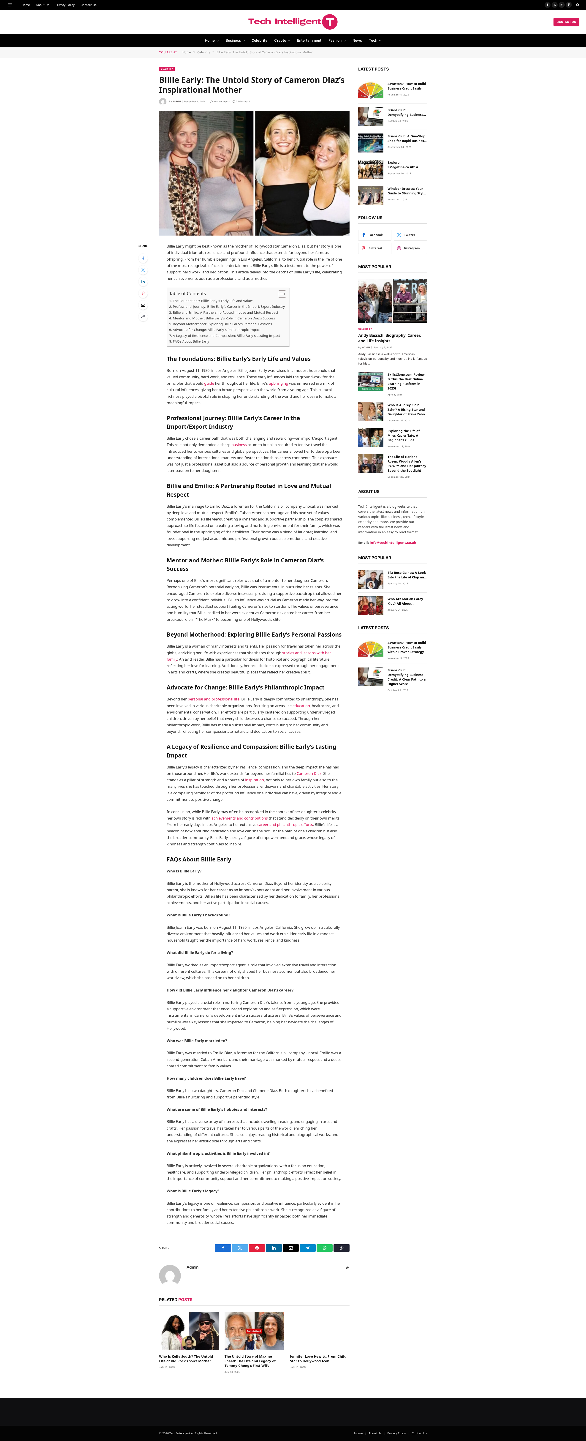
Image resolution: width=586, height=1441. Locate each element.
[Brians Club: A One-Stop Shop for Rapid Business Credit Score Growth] (370, 143)
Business (233, 40)
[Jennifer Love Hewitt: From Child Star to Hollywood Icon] (320, 1331)
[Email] (143, 305)
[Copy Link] (143, 316)
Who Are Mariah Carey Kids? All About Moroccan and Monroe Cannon (405, 601)
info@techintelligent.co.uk (393, 542)
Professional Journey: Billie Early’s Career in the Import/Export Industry (229, 306)
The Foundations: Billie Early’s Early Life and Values (213, 300)
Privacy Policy (65, 5)
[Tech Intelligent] (293, 22)
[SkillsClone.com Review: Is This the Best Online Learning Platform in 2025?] (370, 381)
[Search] (577, 5)
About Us (42, 5)
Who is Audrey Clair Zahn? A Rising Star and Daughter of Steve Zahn (406, 409)
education (301, 705)
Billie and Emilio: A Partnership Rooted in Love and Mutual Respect (225, 312)
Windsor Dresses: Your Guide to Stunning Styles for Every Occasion (407, 191)
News (357, 40)
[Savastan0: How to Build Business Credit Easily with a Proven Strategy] (370, 90)
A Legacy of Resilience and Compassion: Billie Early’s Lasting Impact (226, 335)
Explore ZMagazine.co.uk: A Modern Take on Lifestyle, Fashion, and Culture (405, 164)
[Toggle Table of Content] (280, 294)
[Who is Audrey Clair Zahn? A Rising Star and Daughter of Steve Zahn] (370, 411)
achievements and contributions (240, 818)
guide (209, 383)
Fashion (335, 40)
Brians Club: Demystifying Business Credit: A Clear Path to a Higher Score (407, 112)
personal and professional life (213, 699)
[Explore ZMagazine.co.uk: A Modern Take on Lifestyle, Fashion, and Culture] (370, 169)
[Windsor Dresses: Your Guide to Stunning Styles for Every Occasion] (370, 195)
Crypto (280, 40)
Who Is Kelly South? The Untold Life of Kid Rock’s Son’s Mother (186, 1358)
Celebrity (259, 40)
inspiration (254, 779)
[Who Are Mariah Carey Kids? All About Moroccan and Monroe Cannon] (370, 605)
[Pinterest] (143, 293)
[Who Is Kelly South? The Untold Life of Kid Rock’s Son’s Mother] (189, 1331)
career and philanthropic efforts (285, 824)
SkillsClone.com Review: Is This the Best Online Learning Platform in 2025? (407, 381)
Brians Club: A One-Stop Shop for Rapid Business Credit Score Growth (407, 138)
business (239, 444)
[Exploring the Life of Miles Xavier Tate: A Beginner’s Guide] (370, 437)
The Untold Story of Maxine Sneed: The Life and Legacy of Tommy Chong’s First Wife (250, 1361)
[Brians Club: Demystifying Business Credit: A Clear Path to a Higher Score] (370, 116)
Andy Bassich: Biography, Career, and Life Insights (389, 338)
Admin (177, 101)
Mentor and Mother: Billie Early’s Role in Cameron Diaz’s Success (224, 318)
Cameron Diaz (309, 773)
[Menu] (10, 4)
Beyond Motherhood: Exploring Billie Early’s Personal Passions (222, 323)
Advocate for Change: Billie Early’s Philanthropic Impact (216, 329)
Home (26, 5)
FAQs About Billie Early (191, 341)
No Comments (222, 101)
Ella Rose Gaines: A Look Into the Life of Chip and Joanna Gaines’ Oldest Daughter (407, 575)
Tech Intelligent (180, 1433)
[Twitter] (143, 270)
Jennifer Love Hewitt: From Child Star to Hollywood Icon (318, 1358)
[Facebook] (143, 258)
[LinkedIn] (143, 281)
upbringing (278, 383)
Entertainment (309, 40)
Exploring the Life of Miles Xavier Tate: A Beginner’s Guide (404, 435)
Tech (373, 40)
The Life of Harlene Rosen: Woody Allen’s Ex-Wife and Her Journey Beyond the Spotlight (407, 464)
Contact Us (89, 5)
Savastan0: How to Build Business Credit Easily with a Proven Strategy (407, 86)
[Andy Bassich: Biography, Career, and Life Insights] (392, 301)
